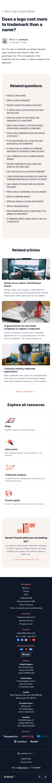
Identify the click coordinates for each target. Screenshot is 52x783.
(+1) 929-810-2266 (26, 687)
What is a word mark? (16, 95)
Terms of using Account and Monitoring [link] (26, 608)
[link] (26, 278)
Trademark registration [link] (26, 617)
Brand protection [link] (26, 620)
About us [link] (26, 588)
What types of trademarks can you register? (27, 191)
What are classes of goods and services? (25, 201)
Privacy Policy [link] (26, 762)
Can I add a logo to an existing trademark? (26, 171)
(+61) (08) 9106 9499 (26, 726)
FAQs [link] (26, 595)
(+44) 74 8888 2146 (26, 673)
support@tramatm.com (26, 633)
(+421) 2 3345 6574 (26, 712)
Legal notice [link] (26, 759)
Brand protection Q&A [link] (26, 601)
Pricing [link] (26, 591)
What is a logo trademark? (18, 100)
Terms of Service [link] (26, 605)
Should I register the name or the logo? (24, 105)
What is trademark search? (19, 196)
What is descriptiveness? (18, 206)
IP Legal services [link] (26, 624)
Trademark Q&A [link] (26, 598)
